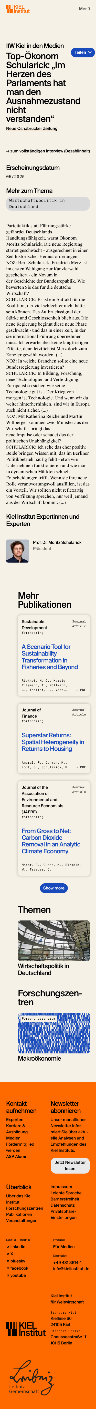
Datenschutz (63, 1205)
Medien (13, 1138)
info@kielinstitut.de (71, 1268)
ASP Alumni (17, 1156)
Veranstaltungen (21, 1220)
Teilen (80, 52)
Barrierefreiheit (65, 1199)
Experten (14, 1119)
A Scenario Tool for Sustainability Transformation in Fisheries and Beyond (50, 657)
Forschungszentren (24, 1208)
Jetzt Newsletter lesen (70, 1165)
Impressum (61, 1186)
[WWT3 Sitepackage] (25, 9)
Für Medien (64, 1246)
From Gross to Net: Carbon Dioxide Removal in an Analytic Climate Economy (51, 841)
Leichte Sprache (66, 1193)
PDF (83, 690)
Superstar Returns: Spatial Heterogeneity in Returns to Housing (53, 742)
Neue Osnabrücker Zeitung (32, 128)
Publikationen (19, 1214)
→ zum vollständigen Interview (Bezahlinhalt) (48, 151)
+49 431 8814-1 (67, 1262)
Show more (54, 888)
